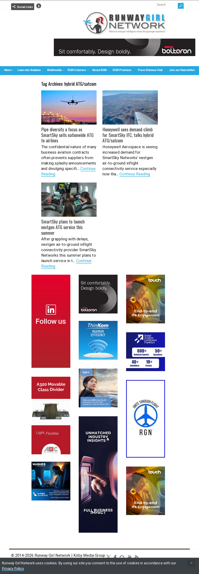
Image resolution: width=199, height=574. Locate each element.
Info (38, 5)
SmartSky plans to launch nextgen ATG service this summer (63, 227)
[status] (191, 563)
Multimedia (54, 70)
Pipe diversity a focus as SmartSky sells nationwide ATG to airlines (67, 135)
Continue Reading (135, 174)
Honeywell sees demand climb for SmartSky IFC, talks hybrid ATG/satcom (128, 135)
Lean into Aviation (29, 70)
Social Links (25, 7)
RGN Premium (122, 70)
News (7, 70)
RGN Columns (77, 70)
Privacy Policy (13, 568)
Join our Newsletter (182, 70)
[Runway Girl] (125, 33)
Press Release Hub (150, 70)
